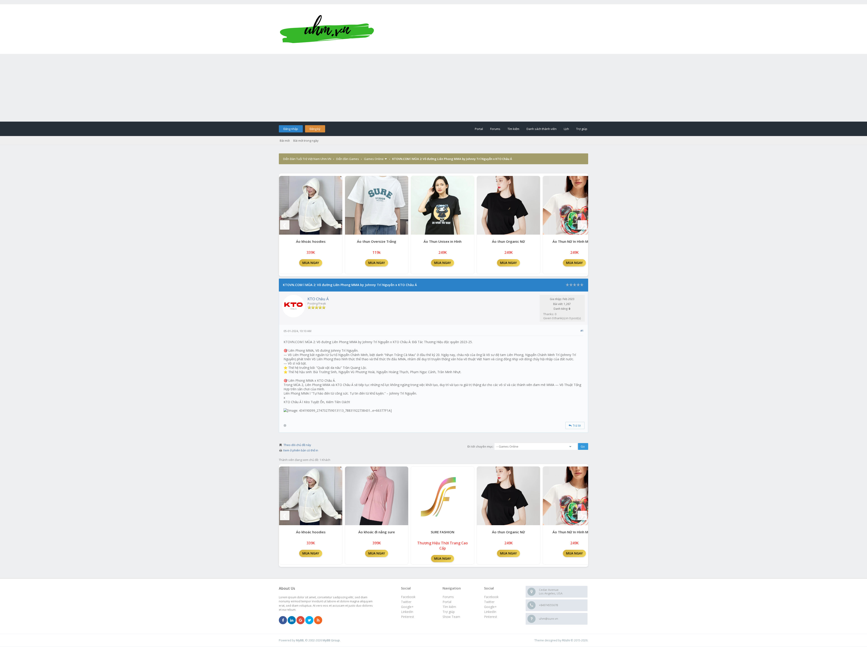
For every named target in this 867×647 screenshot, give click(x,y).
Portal (479, 129)
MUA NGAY (310, 263)
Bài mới (285, 141)
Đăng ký (315, 129)
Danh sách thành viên (542, 129)
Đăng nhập (290, 129)
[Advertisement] (433, 87)
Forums (495, 129)
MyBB (300, 640)
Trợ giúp (581, 129)
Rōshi (566, 640)
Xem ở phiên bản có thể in (300, 450)
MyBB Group (331, 640)
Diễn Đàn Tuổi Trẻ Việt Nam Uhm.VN (307, 159)
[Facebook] (283, 620)
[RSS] (318, 620)
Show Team (451, 617)
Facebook (491, 597)
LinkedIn (490, 612)
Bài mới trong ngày (306, 141)
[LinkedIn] (292, 620)
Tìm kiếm (513, 129)
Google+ (490, 607)
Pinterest (490, 617)
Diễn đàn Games (347, 159)
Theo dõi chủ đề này (297, 445)
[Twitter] (309, 620)
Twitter (489, 602)
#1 (581, 330)
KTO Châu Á (318, 298)
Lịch (566, 129)
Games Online (374, 159)
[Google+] (300, 620)
